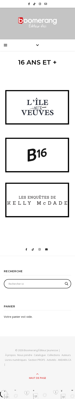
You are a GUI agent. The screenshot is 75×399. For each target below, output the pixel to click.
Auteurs (66, 355)
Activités (51, 360)
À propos (10, 355)
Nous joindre (24, 355)
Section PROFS (36, 360)
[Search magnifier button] (66, 283)
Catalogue (40, 355)
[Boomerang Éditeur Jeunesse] (37, 22)
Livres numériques (16, 360)
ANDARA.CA (64, 360)
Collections (53, 355)
